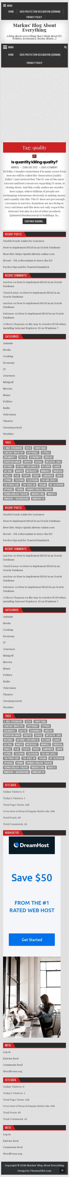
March (19, 471)
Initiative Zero (53, 462)
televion (19, 480)
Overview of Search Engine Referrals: (26, 811)
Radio (6, 408)
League (56, 466)
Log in (7, 1052)
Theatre (8, 421)
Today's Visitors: (13, 798)
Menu (9, 5)
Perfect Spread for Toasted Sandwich (26, 267)
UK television (56, 485)
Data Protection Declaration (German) (40, 11)
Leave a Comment (49, 167)
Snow (59, 475)
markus (15, 167)
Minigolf (8, 382)
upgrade (8, 489)
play (17, 475)
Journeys (9, 375)
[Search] (65, 47)
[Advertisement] (34, 104)
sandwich (48, 475)
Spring (7, 480)
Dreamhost (10, 457)
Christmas (40, 448)
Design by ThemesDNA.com (34, 1171)
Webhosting (37, 494)
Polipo (26, 475)
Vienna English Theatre (16, 494)
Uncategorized (12, 427)
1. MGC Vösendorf (13, 448)
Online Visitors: (13, 791)
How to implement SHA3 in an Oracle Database (31, 247)
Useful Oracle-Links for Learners (23, 241)
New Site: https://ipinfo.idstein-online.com (28, 254)
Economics (35, 457)
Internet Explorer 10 (28, 466)
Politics (7, 401)
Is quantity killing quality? (34, 162)
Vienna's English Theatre (39, 489)
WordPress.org (12, 1071)
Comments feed (12, 1064)
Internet (8, 466)
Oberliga (57, 471)
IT (34, 156)
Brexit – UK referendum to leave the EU (28, 260)
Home (11, 11)
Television (9, 414)
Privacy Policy (34, 17)
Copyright (32, 452)
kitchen (46, 466)
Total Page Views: (14, 804)
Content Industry (14, 452)
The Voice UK (28, 485)
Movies (7, 388)
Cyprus (46, 452)
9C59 (28, 448)
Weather (8, 433)
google (38, 462)
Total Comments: (13, 824)
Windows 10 (38, 498)
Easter (22, 457)
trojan (42, 485)
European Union (12, 462)
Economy (9, 362)
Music (7, 395)
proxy (36, 475)
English (49, 457)
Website (52, 494)
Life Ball (8, 471)
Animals (8, 343)
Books (7, 349)
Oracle (7, 475)
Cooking (8, 356)
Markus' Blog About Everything (34, 27)
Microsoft (32, 471)
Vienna (19, 489)
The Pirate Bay (11, 485)
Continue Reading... (35, 221)
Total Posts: (10, 817)
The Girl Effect (49, 480)
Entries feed (10, 1058)
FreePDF (28, 462)
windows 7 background (16, 498)
